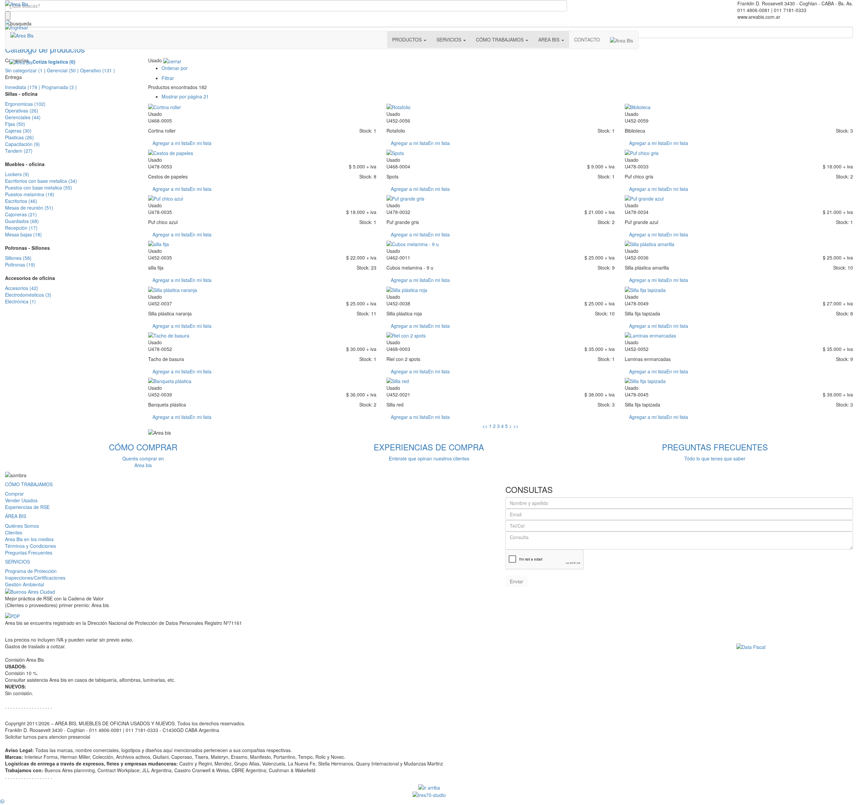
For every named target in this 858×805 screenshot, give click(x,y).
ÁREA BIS (15, 516)
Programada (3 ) (59, 87)
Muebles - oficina (25, 164)
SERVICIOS (17, 561)
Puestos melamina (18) (29, 194)
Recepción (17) (21, 227)
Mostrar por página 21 (185, 96)
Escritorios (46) (21, 201)
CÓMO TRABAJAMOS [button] (500, 39)
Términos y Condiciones (30, 545)
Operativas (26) (21, 110)
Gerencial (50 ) (63, 70)
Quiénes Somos (22, 525)
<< (485, 426)
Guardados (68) (22, 221)
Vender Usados (21, 500)
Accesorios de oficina (30, 278)
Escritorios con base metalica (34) (41, 180)
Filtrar (168, 78)
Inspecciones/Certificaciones (35, 577)
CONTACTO (587, 39)
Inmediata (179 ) (22, 87)
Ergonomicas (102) (25, 103)
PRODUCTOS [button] (407, 39)
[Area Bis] (16, 3)
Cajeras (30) (18, 130)
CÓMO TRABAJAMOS (29, 484)
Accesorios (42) (21, 288)
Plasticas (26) (19, 137)
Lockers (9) (17, 174)
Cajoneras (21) (21, 214)
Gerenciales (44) (23, 117)
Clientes (13, 532)
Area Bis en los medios (29, 539)
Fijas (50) (15, 124)
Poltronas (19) (20, 264)
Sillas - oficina (21, 93)
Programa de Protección (31, 571)
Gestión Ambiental (24, 584)
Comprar (14, 493)
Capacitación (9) (22, 144)
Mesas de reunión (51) (29, 207)
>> (515, 426)
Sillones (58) (18, 257)
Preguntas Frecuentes (28, 552)
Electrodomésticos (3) (28, 294)
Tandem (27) (19, 150)
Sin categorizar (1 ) (25, 70)
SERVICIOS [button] (449, 39)
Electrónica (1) (20, 301)
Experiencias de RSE (27, 507)
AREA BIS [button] (549, 39)
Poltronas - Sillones (27, 247)
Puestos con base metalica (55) (38, 187)
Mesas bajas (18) (23, 234)
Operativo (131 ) (97, 70)
